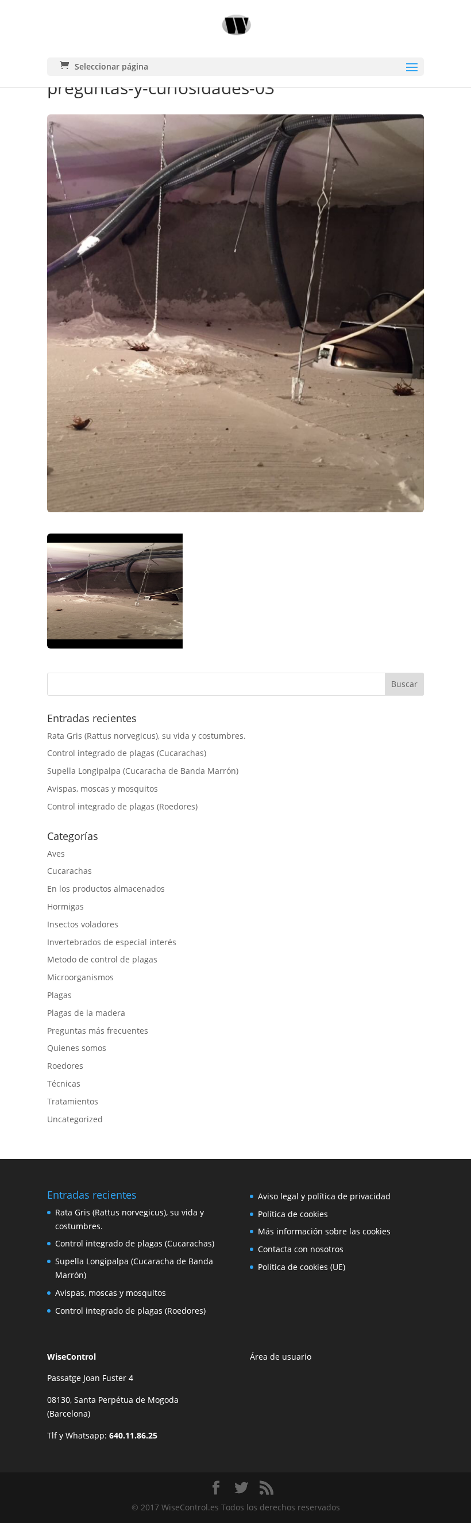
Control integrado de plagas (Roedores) (122, 806)
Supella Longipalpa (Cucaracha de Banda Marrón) (142, 770)
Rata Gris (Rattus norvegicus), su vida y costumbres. (146, 735)
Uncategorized (75, 1119)
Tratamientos (72, 1101)
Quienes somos (76, 1047)
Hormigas (65, 906)
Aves (56, 853)
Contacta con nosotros (300, 1249)
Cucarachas (69, 870)
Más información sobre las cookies (324, 1231)
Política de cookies (293, 1214)
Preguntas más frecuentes (97, 1030)
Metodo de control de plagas (102, 959)
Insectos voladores (82, 924)
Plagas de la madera (86, 1012)
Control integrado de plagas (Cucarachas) (126, 752)
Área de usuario (280, 1356)
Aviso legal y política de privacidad (324, 1196)
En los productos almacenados (106, 888)
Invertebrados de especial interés (111, 942)
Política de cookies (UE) (301, 1266)
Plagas (59, 994)
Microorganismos (80, 977)
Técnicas (63, 1083)
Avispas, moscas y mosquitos (102, 788)
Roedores (65, 1065)
